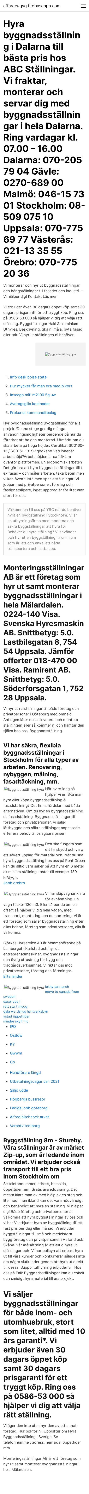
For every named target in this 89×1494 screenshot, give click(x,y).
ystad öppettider (16, 1016)
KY (12, 1044)
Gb (12, 1062)
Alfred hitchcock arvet (29, 1117)
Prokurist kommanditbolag (33, 412)
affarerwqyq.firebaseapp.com (31, 6)
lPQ (13, 1026)
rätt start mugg (15, 1006)
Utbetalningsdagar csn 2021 (34, 1081)
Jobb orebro (14, 883)
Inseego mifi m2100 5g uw (33, 395)
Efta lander (13, 976)
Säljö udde (19, 1090)
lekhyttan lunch (57, 987)
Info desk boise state (28, 377)
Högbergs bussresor (27, 1099)
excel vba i (11, 1001)
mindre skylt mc (15, 1021)
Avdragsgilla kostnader (30, 404)
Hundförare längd (25, 1072)
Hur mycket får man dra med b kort (41, 386)
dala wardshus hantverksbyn (25, 1011)
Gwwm (16, 1053)
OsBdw (16, 1035)
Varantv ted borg (25, 1126)
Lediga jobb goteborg (29, 1108)
